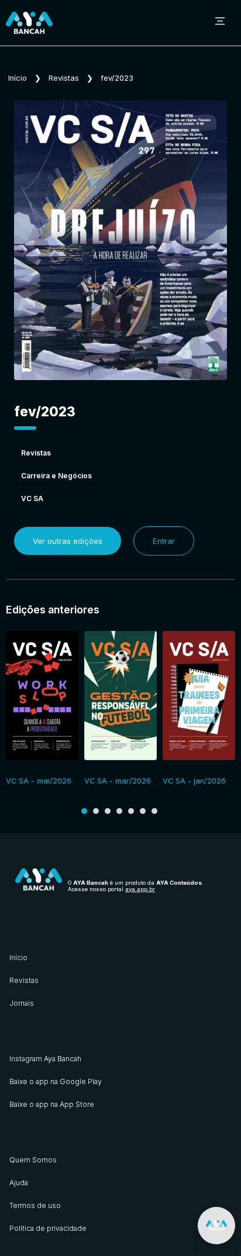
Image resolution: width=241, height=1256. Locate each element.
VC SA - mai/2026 (38, 781)
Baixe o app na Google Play (55, 1081)
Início (17, 78)
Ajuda (18, 1182)
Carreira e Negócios (56, 475)
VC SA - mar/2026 (117, 781)
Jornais (21, 1003)
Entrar (164, 541)
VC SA (32, 498)
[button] (84, 811)
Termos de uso (35, 1205)
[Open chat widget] (216, 1225)
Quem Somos (33, 1159)
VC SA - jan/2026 (194, 781)
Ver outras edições (67, 541)
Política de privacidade (48, 1228)
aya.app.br (140, 889)
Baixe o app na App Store (51, 1104)
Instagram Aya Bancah (45, 1058)
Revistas (64, 78)
